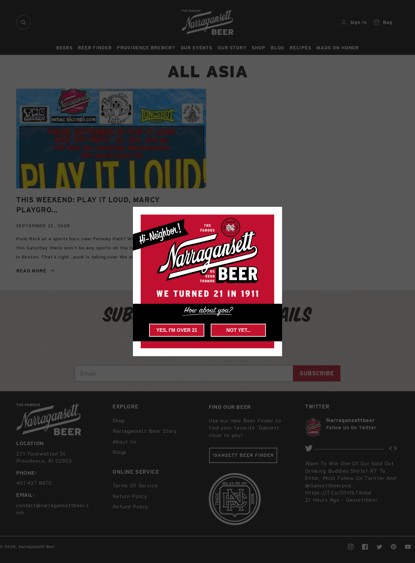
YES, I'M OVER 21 (176, 330)
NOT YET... (238, 330)
